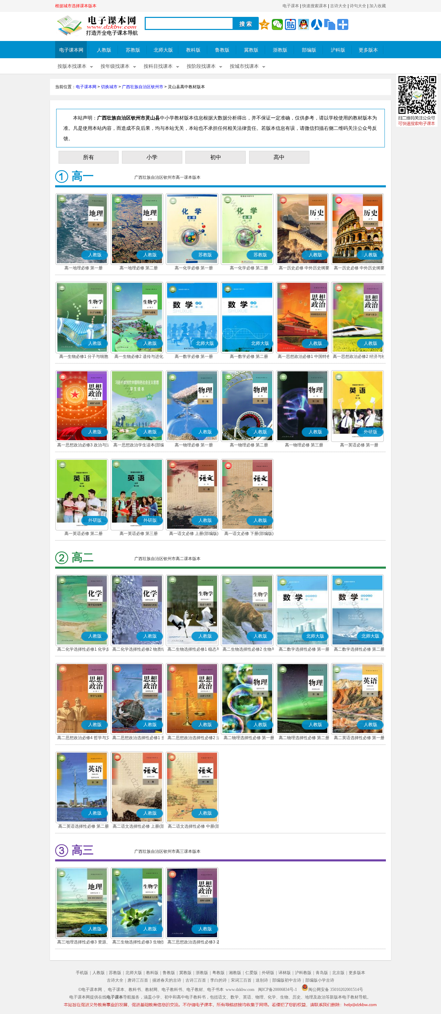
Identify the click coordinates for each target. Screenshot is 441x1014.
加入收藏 (377, 5)
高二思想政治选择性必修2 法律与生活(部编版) (193, 738)
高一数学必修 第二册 (249, 356)
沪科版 (338, 50)
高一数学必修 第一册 (194, 356)
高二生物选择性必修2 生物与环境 (249, 650)
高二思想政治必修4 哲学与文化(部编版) (83, 738)
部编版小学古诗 (319, 980)
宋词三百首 (241, 980)
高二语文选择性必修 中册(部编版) (194, 827)
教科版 (193, 50)
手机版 (82, 972)
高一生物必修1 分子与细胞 (83, 356)
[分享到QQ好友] (303, 24)
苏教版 (133, 50)
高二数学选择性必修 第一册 (304, 649)
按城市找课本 (244, 66)
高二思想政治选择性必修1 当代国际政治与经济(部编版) (138, 738)
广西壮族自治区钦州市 (142, 86)
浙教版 (280, 50)
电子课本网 (71, 50)
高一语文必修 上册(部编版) (193, 533)
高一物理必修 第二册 (249, 445)
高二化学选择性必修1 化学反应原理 (83, 650)
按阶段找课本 (201, 66)
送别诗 (262, 980)
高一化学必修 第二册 (249, 268)
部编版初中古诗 (286, 980)
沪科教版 (303, 972)
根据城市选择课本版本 (75, 5)
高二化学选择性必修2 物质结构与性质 (138, 650)
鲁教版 (222, 50)
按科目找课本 (158, 66)
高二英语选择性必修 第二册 (83, 826)
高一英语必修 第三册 (139, 533)
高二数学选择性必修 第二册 (359, 649)
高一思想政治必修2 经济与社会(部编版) (359, 357)
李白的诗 (218, 980)
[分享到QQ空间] (264, 24)
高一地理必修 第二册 (139, 268)
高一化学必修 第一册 (194, 268)
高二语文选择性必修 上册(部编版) (139, 827)
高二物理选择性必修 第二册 (304, 737)
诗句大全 (358, 5)
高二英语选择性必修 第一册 (359, 737)
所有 (88, 157)
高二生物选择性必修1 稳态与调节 (193, 650)
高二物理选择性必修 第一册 (249, 737)
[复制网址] (329, 24)
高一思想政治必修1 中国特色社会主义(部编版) (304, 357)
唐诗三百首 (137, 980)
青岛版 (322, 972)
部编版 (309, 50)
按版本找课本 (72, 66)
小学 (151, 157)
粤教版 (218, 972)
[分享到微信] (277, 24)
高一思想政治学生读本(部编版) (138, 446)
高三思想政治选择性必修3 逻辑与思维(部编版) (193, 943)
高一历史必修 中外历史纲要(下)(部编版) (359, 269)
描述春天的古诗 (166, 980)
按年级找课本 (115, 66)
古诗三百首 (195, 980)
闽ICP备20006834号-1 (277, 989)
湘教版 (235, 972)
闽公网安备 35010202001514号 (335, 989)
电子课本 (291, 5)
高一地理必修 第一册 (83, 268)
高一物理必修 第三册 (304, 445)
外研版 (268, 972)
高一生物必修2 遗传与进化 (138, 356)
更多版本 (368, 50)
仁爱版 (251, 972)
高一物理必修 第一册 (194, 445)
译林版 (284, 972)
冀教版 (251, 50)
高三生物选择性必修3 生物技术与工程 (138, 943)
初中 (215, 157)
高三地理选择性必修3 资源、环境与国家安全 (83, 943)
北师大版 (163, 50)
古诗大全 (338, 5)
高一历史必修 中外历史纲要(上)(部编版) (304, 269)
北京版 (338, 972)
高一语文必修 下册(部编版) (249, 533)
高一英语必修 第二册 (83, 533)
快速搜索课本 (314, 5)
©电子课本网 (90, 989)
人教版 (104, 50)
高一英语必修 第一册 (359, 445)
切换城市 (109, 86)
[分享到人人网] (316, 24)
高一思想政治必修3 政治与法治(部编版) (83, 446)
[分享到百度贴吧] (290, 24)
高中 (279, 157)
